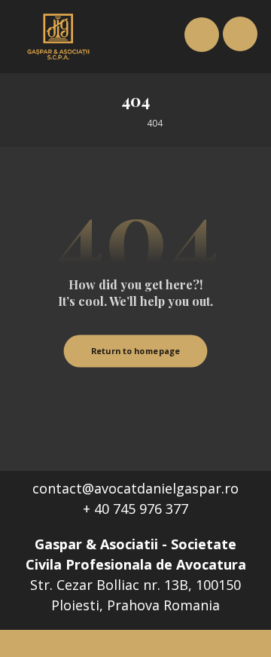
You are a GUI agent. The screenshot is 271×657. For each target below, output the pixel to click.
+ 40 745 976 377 (135, 509)
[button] (240, 34)
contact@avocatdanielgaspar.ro (135, 488)
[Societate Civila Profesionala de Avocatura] (59, 36)
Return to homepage (136, 350)
